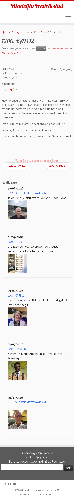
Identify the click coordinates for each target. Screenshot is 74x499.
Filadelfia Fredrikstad (37, 6)
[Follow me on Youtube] (15, 484)
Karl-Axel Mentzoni (12, 53)
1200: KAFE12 (16, 165)
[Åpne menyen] (68, 16)
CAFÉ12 (37, 32)
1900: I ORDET (16, 241)
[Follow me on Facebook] (10, 484)
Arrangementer (20, 32)
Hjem (5, 32)
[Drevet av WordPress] (58, 489)
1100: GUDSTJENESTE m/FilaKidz (28, 193)
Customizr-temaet (44, 494)
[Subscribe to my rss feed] (6, 484)
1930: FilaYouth (17, 349)
